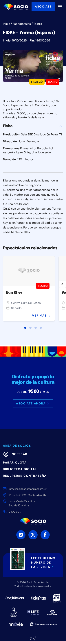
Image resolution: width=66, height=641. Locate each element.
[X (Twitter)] (33, 534)
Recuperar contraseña (25, 476)
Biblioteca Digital (20, 469)
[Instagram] (20, 534)
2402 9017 (15, 511)
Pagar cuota (15, 462)
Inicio (6, 24)
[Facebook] (45, 534)
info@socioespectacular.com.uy (28, 489)
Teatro (37, 24)
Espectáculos (22, 24)
